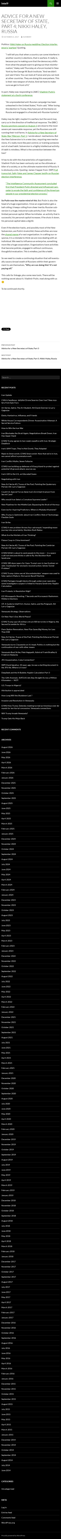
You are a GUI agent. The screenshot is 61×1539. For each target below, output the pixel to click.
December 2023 (8, 900)
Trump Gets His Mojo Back (13, 718)
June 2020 (5, 1109)
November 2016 (8, 1328)
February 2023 (7, 946)
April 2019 (6, 1180)
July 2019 (5, 1165)
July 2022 (5, 981)
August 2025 (7, 803)
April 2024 (6, 879)
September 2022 (8, 971)
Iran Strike (5, 522)
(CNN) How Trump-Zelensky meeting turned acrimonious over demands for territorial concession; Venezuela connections (30, 706)
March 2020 (6, 1124)
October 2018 (7, 1210)
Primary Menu (57, 3)
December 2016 (8, 1322)
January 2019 (7, 1195)
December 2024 (8, 839)
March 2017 (6, 1307)
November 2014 (8, 1445)
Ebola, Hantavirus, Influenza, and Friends (19, 415)
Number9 (27, 37)
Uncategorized (7, 1489)
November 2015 (8, 1389)
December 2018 (8, 1200)
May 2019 (5, 1175)
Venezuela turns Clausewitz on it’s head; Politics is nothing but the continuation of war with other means (30, 645)
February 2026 (7, 772)
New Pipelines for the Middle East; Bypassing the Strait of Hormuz (30, 504)
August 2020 (7, 1098)
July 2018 (5, 1226)
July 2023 (5, 920)
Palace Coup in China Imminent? (15, 540)
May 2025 (5, 813)
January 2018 (7, 1256)
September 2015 (8, 1399)
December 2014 (8, 1440)
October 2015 (7, 1394)
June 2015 (5, 1414)
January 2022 (7, 1012)
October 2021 (7, 1027)
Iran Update (6, 395)
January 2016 (7, 1378)
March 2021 (6, 1063)
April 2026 (6, 762)
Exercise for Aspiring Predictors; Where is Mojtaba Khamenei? (28, 509)
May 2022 (5, 991)
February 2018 (7, 1251)
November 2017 (8, 1266)
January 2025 (7, 834)
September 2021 (8, 1032)
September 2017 (8, 1277)
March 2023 (6, 940)
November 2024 (8, 844)
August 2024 (7, 859)
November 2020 (8, 1083)
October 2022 (7, 966)
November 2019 (8, 1144)
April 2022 (6, 996)
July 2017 (5, 1287)
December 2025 (8, 783)
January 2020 (7, 1134)
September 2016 (8, 1338)
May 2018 (5, 1236)
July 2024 (5, 864)
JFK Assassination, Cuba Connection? (17, 660)
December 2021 (8, 1017)
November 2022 (8, 961)
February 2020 (7, 1129)
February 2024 (7, 890)
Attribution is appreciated (12, 690)
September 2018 (8, 1215)
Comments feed (8, 1517)
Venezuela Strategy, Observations (15, 611)
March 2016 (6, 1368)
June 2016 (5, 1353)
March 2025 (6, 823)
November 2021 (8, 1022)
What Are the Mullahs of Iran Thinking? (18, 535)
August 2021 (7, 1037)
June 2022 (5, 986)
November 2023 (8, 905)
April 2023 (6, 935)
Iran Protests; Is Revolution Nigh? (16, 591)
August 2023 (7, 915)
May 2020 (5, 1114)
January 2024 (7, 895)
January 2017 (7, 1317)
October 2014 (7, 1450)
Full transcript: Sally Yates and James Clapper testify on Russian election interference (30, 173)
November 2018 (8, 1205)
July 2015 (5, 1409)
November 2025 (8, 788)
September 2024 (8, 854)
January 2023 (7, 951)
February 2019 (7, 1190)
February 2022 (7, 1007)
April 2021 (6, 1058)
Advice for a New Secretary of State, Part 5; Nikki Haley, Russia (29, 357)
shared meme (12, 234)
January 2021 (7, 1073)
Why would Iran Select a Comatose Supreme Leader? (24, 499)
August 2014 (7, 1460)
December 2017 (8, 1261)
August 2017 (7, 1282)
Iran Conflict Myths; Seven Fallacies (17, 461)
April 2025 (6, 818)
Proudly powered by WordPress (13, 1535)
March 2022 (6, 1002)
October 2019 (7, 1149)
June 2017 (5, 1292)
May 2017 (5, 1297)
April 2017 (6, 1302)
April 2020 (6, 1119)
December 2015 (8, 1384)
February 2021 (7, 1068)
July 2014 (5, 1465)
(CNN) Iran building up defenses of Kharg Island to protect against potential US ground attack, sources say (30, 467)
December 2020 (8, 1078)
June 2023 (5, 925)
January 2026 (7, 778)
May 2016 (5, 1358)
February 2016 (7, 1373)
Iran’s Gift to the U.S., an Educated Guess (18, 474)
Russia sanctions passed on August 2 (19, 125)
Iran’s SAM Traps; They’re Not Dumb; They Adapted (24, 448)
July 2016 (5, 1348)
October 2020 (7, 1088)
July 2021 (5, 1042)
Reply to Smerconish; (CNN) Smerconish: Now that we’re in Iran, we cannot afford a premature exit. (29, 454)
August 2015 (7, 1404)
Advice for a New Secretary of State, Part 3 (20, 347)
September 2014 (8, 1455)
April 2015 (6, 1424)
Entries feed (6, 1512)
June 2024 (5, 869)
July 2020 (5, 1103)
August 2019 (7, 1159)
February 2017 (7, 1312)
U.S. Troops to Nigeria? (11, 685)
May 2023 (5, 930)
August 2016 (7, 1343)
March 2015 (6, 1429)
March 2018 (6, 1246)
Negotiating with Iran (10, 479)
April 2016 (6, 1363)
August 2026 (7, 747)
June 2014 (5, 1470)
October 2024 (7, 849)
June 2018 (5, 1231)
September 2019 (8, 1154)
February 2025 (7, 828)
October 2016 (7, 1333)
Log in (4, 1507)
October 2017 (7, 1271)
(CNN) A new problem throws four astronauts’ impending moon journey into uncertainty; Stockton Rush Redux (29, 528)
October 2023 (7, 910)
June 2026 (5, 752)
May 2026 (5, 757)
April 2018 (6, 1241)
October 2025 (7, 793)
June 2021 (5, 1047)
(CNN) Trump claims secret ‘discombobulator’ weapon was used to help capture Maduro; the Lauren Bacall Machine (30, 574)
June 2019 (5, 1170)
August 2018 (7, 1221)
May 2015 (5, 1419)
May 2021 (5, 1053)
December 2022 (8, 956)
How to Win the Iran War (12, 428)
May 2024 (5, 874)
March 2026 (6, 767)
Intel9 (4, 3)
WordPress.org (8, 1522)
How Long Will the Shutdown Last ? (16, 695)
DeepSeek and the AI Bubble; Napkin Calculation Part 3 (25, 672)
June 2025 (5, 808)
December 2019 (8, 1139)
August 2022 (7, 976)
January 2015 (7, 1434)
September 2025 (8, 798)
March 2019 (6, 1185)
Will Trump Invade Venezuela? (14, 713)
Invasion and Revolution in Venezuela (17, 700)
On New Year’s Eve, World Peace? (16, 616)
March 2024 (6, 884)
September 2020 (8, 1093)
